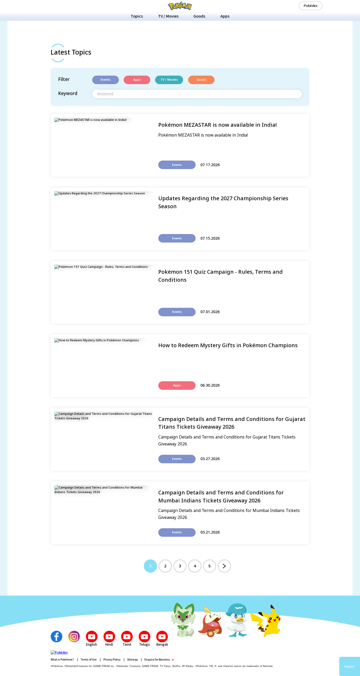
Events (105, 79)
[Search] (297, 94)
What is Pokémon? (62, 659)
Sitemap (132, 659)
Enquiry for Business (157, 659)
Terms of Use (88, 659)
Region (350, 666)
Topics (137, 16)
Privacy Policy (111, 659)
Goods (199, 16)
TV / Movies (168, 16)
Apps (224, 16)
